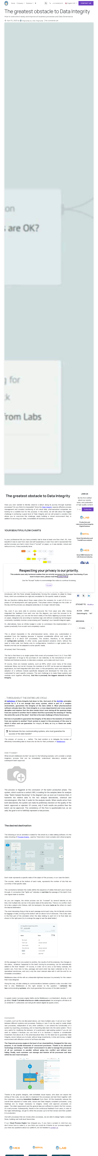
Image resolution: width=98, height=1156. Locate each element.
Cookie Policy (63, 577)
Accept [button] (49, 585)
